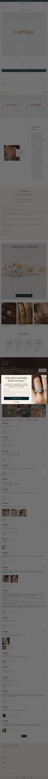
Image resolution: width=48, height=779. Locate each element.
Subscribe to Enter (16, 398)
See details (16, 401)
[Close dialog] (45, 376)
